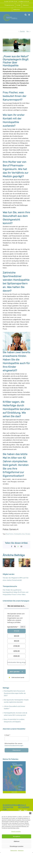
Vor (27, 31)
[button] (30, 813)
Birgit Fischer (9, 534)
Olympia (27, 534)
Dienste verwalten (16, 831)
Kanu (23, 534)
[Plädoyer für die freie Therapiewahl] (24, 559)
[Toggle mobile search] (25, 15)
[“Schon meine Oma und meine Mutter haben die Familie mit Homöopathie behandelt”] (8, 559)
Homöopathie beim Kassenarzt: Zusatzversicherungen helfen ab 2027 (14, 693)
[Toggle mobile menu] (29, 15)
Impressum (20, 850)
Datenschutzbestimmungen (14, 746)
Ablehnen (16, 841)
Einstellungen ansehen (16, 846)
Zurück (22, 31)
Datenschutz (13, 850)
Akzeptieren (16, 836)
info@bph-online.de (24, 1)
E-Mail (7, 735)
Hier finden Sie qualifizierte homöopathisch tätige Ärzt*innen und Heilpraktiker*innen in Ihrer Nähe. (15, 592)
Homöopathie (17, 534)
